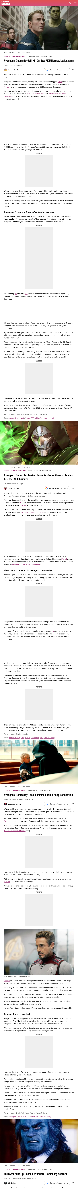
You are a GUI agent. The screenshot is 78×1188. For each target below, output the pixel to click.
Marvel (27, 53)
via (26, 293)
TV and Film (20, 53)
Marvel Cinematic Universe (14, 830)
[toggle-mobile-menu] (75, 3)
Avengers (8, 821)
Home (6, 53)
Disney (17, 418)
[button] (73, 70)
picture (7, 881)
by (16, 293)
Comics (12, 418)
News (12, 53)
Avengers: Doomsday (47, 418)
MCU (60, 81)
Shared (7, 980)
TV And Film (35, 418)
